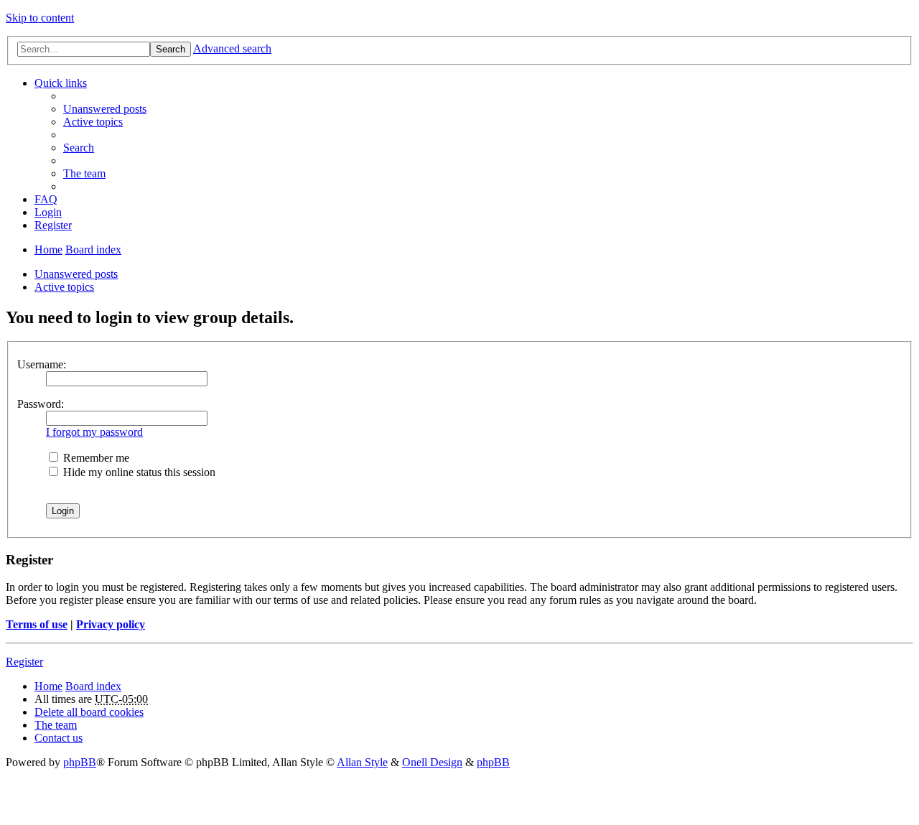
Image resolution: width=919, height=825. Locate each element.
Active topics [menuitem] (93, 122)
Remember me (94, 458)
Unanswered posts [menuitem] (104, 109)
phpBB (79, 762)
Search (170, 49)
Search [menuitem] (78, 147)
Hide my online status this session (137, 472)
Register (24, 662)
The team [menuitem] (84, 173)
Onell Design (432, 762)
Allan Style (362, 762)
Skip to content (40, 17)
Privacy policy (110, 624)
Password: (40, 404)
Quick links (60, 83)
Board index (93, 249)
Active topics (64, 287)
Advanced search (232, 48)
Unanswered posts (76, 274)
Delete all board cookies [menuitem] (89, 712)
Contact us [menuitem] (58, 738)
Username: (41, 364)
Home (48, 249)
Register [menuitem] (53, 225)
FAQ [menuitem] (45, 199)
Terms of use (36, 624)
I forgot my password (94, 432)
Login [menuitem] (48, 212)
